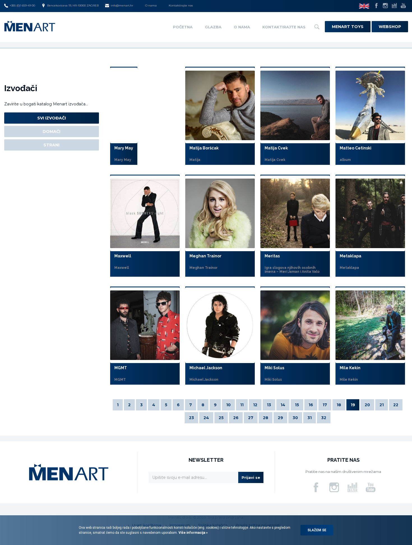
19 (353, 404)
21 (381, 404)
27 (250, 417)
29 (280, 417)
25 (221, 417)
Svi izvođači (51, 118)
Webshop (390, 26)
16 (311, 404)
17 (325, 404)
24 (206, 417)
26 (236, 417)
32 (323, 417)
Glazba (213, 27)
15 (297, 404)
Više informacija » (193, 533)
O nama (151, 5)
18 (339, 404)
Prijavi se (251, 477)
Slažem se (316, 530)
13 (269, 404)
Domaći (51, 131)
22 (395, 404)
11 (242, 404)
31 (309, 417)
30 (295, 417)
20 (367, 404)
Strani (51, 144)
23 (191, 417)
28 (265, 417)
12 (255, 404)
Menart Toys (348, 26)
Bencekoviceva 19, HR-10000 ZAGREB (73, 5)
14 (283, 404)
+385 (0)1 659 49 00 (22, 5)
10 (228, 404)
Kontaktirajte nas (181, 5)
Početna (183, 27)
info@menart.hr (122, 5)
